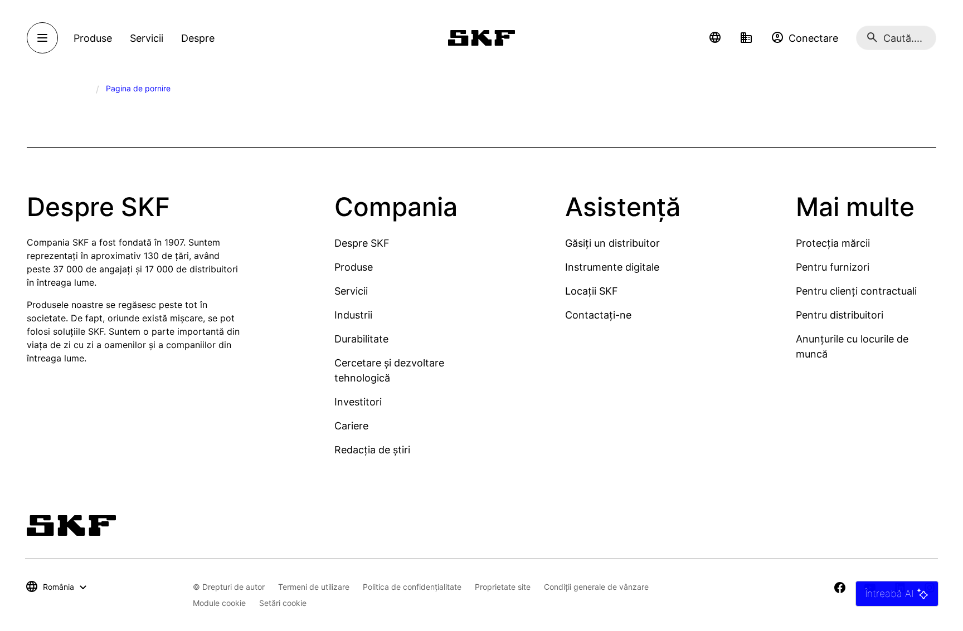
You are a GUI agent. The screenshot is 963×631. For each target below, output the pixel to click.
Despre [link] (198, 38)
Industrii (353, 315)
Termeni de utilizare (313, 586)
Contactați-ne (598, 315)
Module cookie (219, 603)
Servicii (351, 291)
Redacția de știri (372, 450)
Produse (353, 267)
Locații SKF (591, 291)
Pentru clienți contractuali (856, 291)
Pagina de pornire (138, 88)
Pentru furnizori (832, 267)
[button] (715, 38)
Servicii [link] (146, 38)
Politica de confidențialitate (412, 586)
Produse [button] (93, 38)
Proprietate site (503, 586)
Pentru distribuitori (839, 315)
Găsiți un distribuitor (612, 243)
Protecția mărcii (833, 243)
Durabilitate (361, 339)
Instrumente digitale (612, 267)
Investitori (358, 402)
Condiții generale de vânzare (596, 586)
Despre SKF (362, 243)
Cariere (351, 426)
